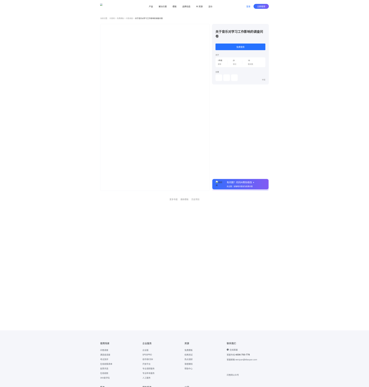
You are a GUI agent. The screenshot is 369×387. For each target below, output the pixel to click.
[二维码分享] (234, 77)
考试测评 (104, 359)
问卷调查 (129, 18)
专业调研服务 (148, 368)
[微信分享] (218, 77)
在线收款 (104, 373)
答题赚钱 (188, 363)
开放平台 (146, 363)
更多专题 (174, 199)
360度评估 (105, 377)
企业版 (145, 350)
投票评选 (104, 368)
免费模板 (120, 18)
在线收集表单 (106, 363)
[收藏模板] (265, 27)
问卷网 (112, 18)
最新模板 (184, 199)
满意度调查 (105, 354)
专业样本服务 (148, 373)
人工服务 (146, 377)
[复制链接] (226, 77)
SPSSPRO (147, 354)
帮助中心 (188, 368)
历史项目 (195, 199)
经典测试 (188, 354)
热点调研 (188, 359)
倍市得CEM (147, 359)
